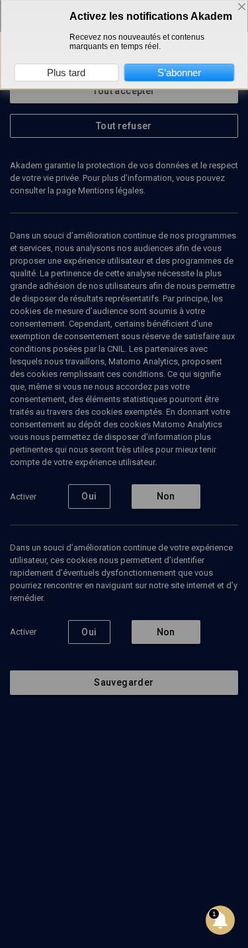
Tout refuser (124, 126)
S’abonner (179, 72)
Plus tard (66, 72)
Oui (89, 496)
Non (166, 496)
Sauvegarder (123, 682)
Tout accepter (124, 90)
